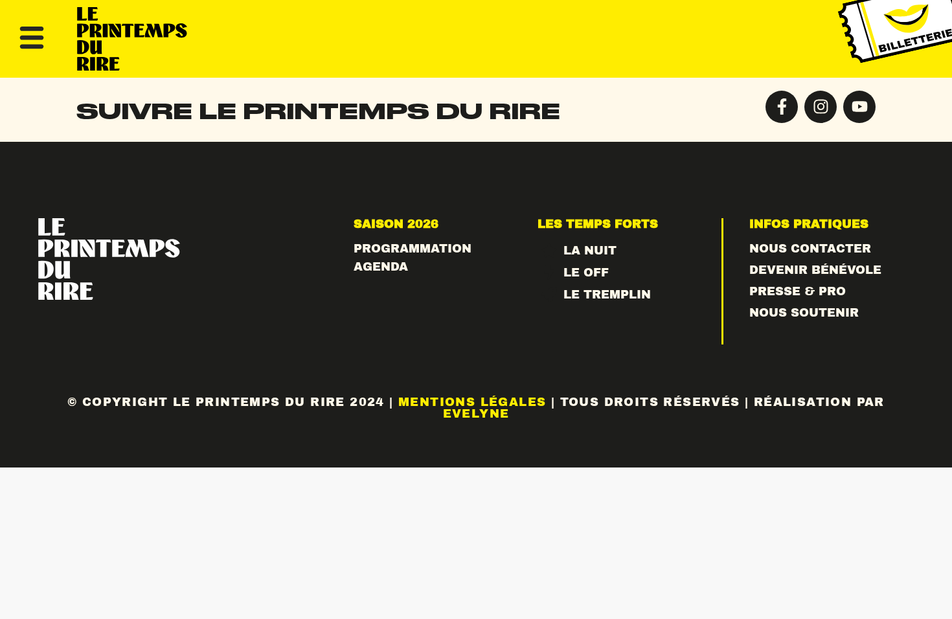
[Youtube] (859, 107)
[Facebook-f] (781, 107)
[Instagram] (820, 107)
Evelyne (476, 413)
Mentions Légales (472, 402)
